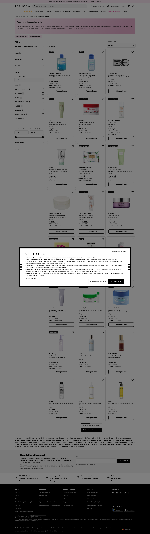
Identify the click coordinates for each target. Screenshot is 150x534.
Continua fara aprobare (119, 251)
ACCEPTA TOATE (116, 281)
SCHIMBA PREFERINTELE (98, 281)
